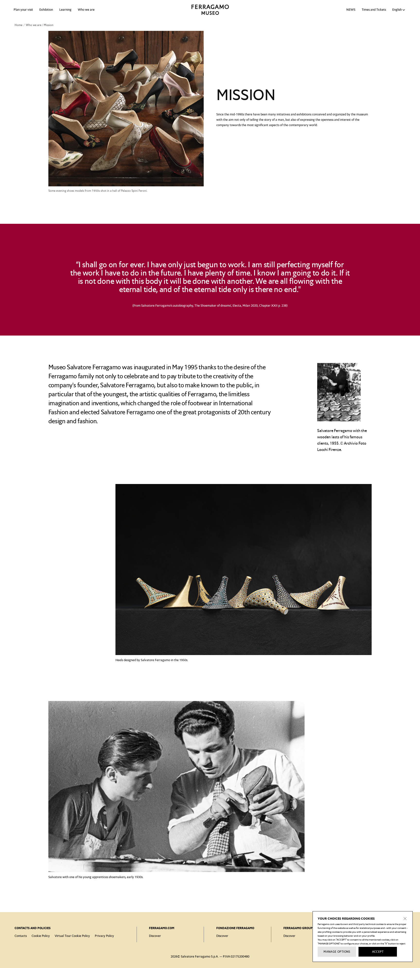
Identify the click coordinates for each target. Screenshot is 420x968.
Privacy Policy (104, 936)
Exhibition (46, 10)
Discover (155, 936)
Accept (378, 952)
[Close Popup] (405, 919)
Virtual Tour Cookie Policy (72, 936)
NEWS (350, 10)
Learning (65, 10)
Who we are (86, 10)
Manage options (337, 952)
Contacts (21, 936)
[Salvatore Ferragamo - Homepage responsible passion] (210, 10)
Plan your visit (23, 10)
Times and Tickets (374, 10)
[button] (399, 9)
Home (18, 25)
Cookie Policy (41, 936)
